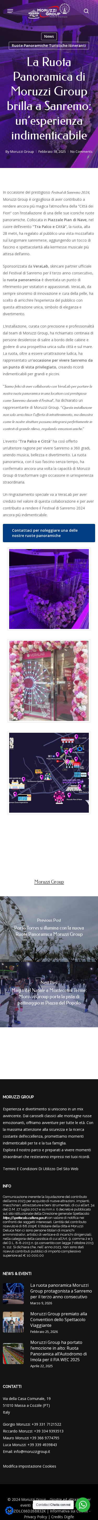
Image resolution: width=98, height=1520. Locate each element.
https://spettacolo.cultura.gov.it (24, 1218)
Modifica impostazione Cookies (29, 1466)
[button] (10, 11)
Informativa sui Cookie (69, 1510)
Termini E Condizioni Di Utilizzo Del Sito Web (40, 1168)
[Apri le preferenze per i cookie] (9, 1513)
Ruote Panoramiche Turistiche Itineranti (49, 45)
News (49, 36)
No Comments (81, 151)
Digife (69, 1516)
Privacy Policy (35, 1516)
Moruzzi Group (22, 151)
